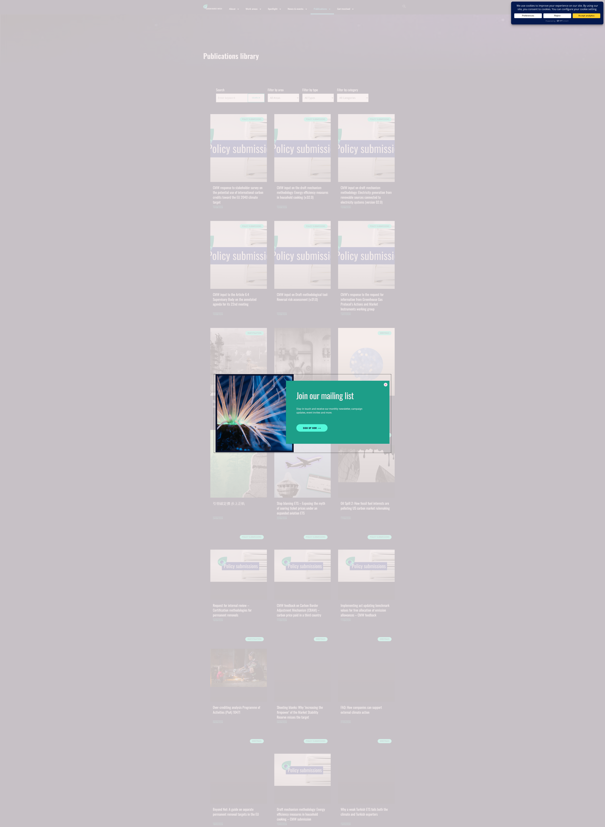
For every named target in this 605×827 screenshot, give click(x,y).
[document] (302, 413)
